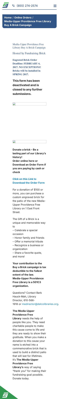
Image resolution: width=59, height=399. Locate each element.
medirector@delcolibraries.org (40, 304)
